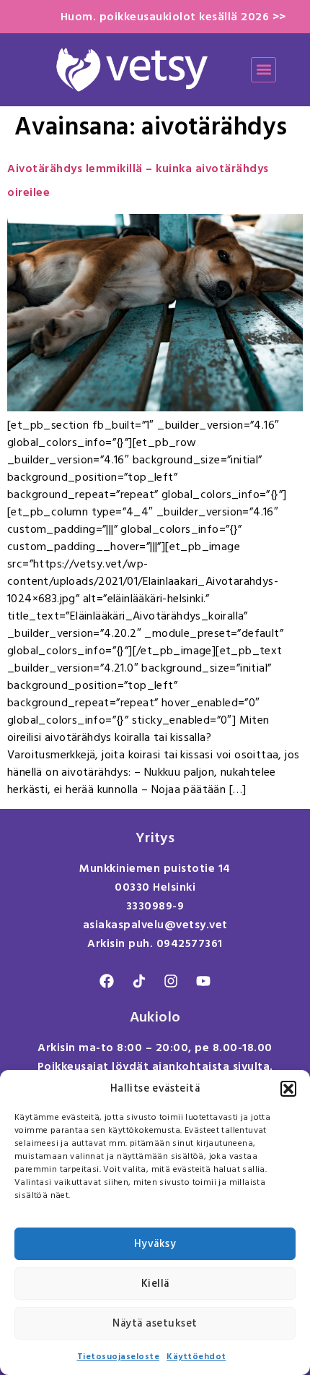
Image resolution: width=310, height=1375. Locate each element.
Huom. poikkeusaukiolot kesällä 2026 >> (173, 16)
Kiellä (155, 1284)
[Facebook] (106, 981)
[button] (288, 1088)
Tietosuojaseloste (118, 1356)
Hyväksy (155, 1244)
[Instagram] (170, 981)
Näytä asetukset (155, 1323)
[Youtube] (203, 981)
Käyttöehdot (196, 1356)
